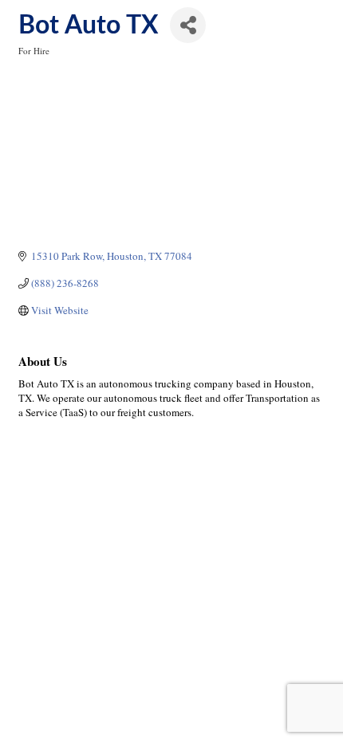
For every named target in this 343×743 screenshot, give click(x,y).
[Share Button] (188, 25)
